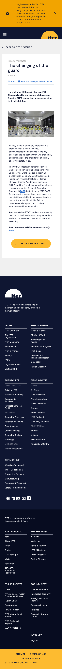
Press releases (38, 413)
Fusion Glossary (38, 367)
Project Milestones (14, 449)
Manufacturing (12, 479)
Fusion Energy (39, 325)
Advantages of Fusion (38, 341)
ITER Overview (12, 331)
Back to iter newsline (18, 48)
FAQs (7, 360)
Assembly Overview (14, 417)
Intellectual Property (40, 594)
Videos (34, 435)
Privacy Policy (31, 658)
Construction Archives (11, 400)
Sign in (34, 640)
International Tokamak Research (40, 356)
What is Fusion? (38, 331)
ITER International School (13, 615)
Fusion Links (11, 601)
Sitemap (21, 654)
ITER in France (12, 351)
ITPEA (8, 589)
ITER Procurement (39, 589)
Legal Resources (13, 364)
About (8, 325)
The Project (12, 380)
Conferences (11, 605)
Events (34, 408)
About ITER (10, 541)
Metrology (10, 440)
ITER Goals (36, 351)
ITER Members (12, 342)
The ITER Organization (11, 336)
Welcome (35, 541)
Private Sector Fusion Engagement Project (15, 595)
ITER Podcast (37, 417)
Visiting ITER (11, 369)
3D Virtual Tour (38, 439)
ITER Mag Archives (40, 421)
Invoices (35, 610)
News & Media (39, 380)
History (8, 355)
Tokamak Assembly (14, 422)
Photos (34, 430)
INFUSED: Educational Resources (10, 570)
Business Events (39, 605)
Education (9, 564)
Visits (7, 559)
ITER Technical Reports (12, 622)
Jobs (7, 537)
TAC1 (22, 191)
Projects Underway (14, 395)
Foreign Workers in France (40, 599)
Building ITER (11, 390)
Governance (10, 346)
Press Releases (38, 555)
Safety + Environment (15, 488)
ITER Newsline (38, 395)
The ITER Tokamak (14, 470)
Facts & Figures (38, 546)
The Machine (12, 460)
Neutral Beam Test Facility (13, 407)
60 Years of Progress (41, 346)
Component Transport (15, 483)
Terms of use (38, 654)
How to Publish (12, 610)
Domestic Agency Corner (39, 615)
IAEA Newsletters (13, 628)
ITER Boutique (11, 555)
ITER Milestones (38, 550)
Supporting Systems (14, 474)
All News (35, 390)
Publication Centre (40, 444)
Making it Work (38, 335)
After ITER (36, 362)
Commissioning (12, 431)
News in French (38, 404)
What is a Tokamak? (14, 465)
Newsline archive (39, 399)
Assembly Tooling (13, 435)
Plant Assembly (12, 426)
